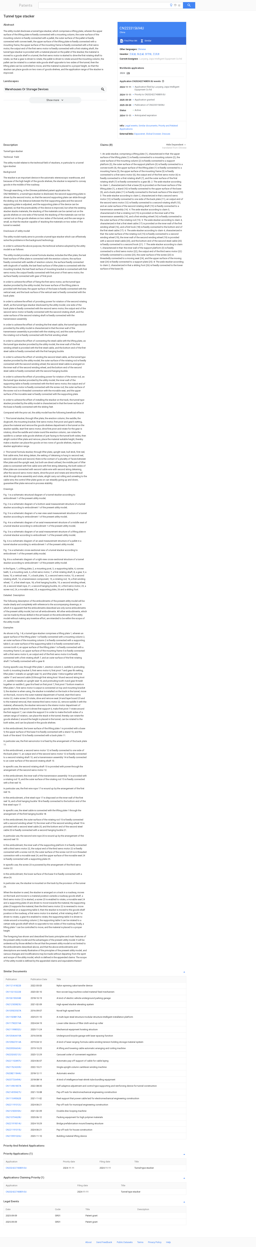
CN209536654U (13, 1048)
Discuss (166, 134)
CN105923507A (13, 1010)
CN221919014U (13, 1123)
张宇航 (148, 54)
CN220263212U (13, 1054)
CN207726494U (13, 1079)
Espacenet (139, 134)
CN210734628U (13, 1117)
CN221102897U (13, 1060)
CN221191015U (13, 1129)
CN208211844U (13, 1073)
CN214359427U (13, 1092)
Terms (140, 1242)
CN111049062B (13, 1098)
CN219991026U (13, 1136)
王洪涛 (156, 54)
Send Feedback (104, 1242)
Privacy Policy (154, 1242)
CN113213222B (13, 992)
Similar (147, 40)
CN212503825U (13, 1004)
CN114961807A (13, 1086)
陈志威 (140, 54)
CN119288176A (13, 1017)
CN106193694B (13, 998)
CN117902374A (13, 1023)
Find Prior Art (130, 40)
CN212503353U (13, 1111)
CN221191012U (13, 1104)
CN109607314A (13, 1042)
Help (168, 1242)
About (88, 1242)
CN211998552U (13, 1029)
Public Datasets (125, 1242)
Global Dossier (153, 134)
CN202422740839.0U (16, 1168)
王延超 (132, 54)
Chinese (142, 49)
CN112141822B (13, 985)
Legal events (131, 125)
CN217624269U (13, 1067)
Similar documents (148, 125)
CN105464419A (13, 1035)
